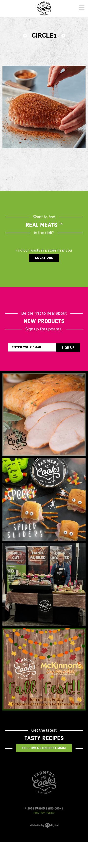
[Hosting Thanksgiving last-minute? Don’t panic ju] (44, 414)
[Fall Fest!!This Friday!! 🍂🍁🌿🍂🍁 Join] (44, 669)
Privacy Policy (44, 813)
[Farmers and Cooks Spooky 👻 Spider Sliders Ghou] (44, 499)
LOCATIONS (44, 258)
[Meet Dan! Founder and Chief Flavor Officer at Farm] (44, 584)
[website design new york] (44, 827)
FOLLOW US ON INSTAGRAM (44, 748)
